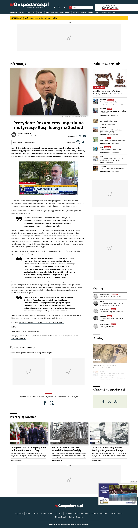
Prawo (33, 13)
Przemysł (83, 13)
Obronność (54, 13)
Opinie (115, 13)
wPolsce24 (48, 336)
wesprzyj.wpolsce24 (18, 338)
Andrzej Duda (21, 353)
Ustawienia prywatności (82, 524)
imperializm (31, 353)
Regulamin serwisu (54, 524)
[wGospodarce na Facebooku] (54, 7)
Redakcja (79, 517)
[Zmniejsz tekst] (83, 142)
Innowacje (76, 13)
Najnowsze (13, 13)
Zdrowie (90, 13)
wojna (49, 353)
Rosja (44, 353)
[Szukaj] (70, 7)
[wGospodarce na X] (59, 7)
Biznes (28, 13)
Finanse (21, 13)
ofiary (39, 353)
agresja (12, 353)
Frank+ (97, 13)
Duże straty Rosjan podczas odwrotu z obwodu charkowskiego (41, 322)
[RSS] (64, 7)
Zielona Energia (106, 13)
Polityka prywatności (67, 524)
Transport (40, 13)
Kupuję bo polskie (65, 13)
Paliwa (47, 13)
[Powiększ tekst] (78, 142)
